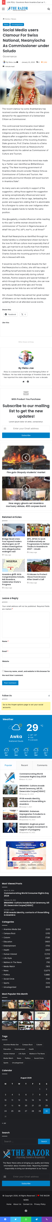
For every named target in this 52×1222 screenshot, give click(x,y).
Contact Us (27, 1204)
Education (8, 942)
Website (5, 661)
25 (12, 1111)
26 (19, 1111)
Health (6, 950)
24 (5, 1111)
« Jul (4, 1123)
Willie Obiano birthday (26, 342)
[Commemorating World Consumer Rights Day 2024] (10, 778)
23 (46, 1105)
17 (5, 1105)
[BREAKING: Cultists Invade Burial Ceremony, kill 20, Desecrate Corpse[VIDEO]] (10, 789)
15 (40, 1100)
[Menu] (3, 10)
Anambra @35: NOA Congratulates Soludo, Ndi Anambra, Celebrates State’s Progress (13, 579)
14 (33, 1100)
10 (5, 1100)
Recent (24, 765)
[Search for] (48, 10)
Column (7, 937)
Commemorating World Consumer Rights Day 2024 (32, 775)
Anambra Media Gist (12, 929)
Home (9, 1204)
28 (33, 1111)
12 (19, 1100)
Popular (8, 765)
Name (5, 641)
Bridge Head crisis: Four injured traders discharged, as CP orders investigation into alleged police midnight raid (12, 545)
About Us (17, 1204)
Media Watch (9, 966)
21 (33, 1105)
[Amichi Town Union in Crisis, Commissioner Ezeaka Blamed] (42, 1015)
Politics (7, 975)
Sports (6, 983)
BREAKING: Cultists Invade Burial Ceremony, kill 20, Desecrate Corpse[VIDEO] (32, 788)
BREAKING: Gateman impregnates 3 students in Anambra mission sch (32, 814)
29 (40, 1111)
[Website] (24, 381)
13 (26, 1100)
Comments (42, 765)
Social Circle (9, 979)
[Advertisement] (26, 40)
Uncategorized (10, 987)
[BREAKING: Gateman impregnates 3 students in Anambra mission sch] (10, 815)
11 (12, 1100)
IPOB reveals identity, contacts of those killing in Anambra (32, 801)
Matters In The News (13, 962)
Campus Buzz (9, 933)
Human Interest (10, 954)
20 (26, 1105)
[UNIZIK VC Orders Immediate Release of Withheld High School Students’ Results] (26, 1004)
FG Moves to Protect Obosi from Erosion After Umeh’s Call (37, 577)
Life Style (8, 958)
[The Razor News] (17, 9)
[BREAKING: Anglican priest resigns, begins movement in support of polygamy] (10, 828)
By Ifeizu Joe (26, 368)
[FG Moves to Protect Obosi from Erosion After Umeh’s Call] (38, 565)
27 (26, 1111)
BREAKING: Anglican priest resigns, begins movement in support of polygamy (33, 827)
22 (40, 1105)
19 (19, 1105)
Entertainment (10, 946)
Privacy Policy (39, 1204)
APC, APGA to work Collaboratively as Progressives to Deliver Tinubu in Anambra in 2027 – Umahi (38, 544)
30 (46, 1111)
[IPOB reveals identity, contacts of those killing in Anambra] (10, 802)
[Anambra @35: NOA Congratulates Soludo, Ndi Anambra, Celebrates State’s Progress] (13, 565)
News (6, 970)
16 (46, 1100)
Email (5, 651)
